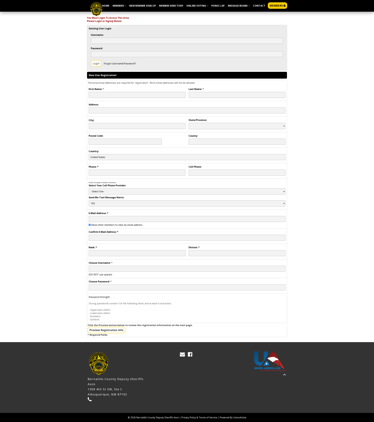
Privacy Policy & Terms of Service (199, 417)
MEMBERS (277, 5)
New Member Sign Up (142, 5)
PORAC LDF (218, 5)
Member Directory (171, 5)
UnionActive (239, 417)
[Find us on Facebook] (191, 355)
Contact (259, 5)
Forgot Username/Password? (120, 63)
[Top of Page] (284, 375)
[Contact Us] (183, 355)
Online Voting (196, 5)
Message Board (238, 5)
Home (105, 5)
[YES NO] (187, 203)
